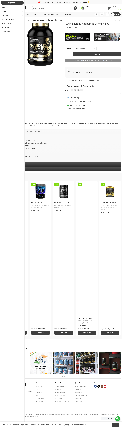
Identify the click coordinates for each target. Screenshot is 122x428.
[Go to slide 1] (62, 376)
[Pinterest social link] (78, 90)
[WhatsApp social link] (81, 90)
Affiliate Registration (61, 386)
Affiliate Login (59, 389)
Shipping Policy (79, 392)
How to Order (39, 401)
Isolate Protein (25, 20)
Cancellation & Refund (81, 395)
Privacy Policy (79, 389)
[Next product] (120, 20)
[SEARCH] (75, 8)
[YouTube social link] (105, 386)
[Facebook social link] (72, 90)
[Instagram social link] (102, 386)
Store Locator (78, 401)
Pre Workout (45, 205)
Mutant (85, 323)
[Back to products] (117, 20)
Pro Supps (40, 207)
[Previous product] (115, 20)
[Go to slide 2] (64, 376)
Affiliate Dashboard (60, 392)
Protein (80, 321)
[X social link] (75, 90)
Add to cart (97, 54)
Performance (35, 205)
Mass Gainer (87, 321)
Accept (116, 424)
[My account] (96, 14)
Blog (37, 395)
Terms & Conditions (80, 386)
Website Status (40, 398)
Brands (33, 207)
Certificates (39, 386)
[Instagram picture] (41, 363)
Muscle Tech (64, 207)
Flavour (68, 49)
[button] (63, 333)
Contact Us (39, 389)
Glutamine (67, 205)
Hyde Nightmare (37, 202)
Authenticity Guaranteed (62, 401)
